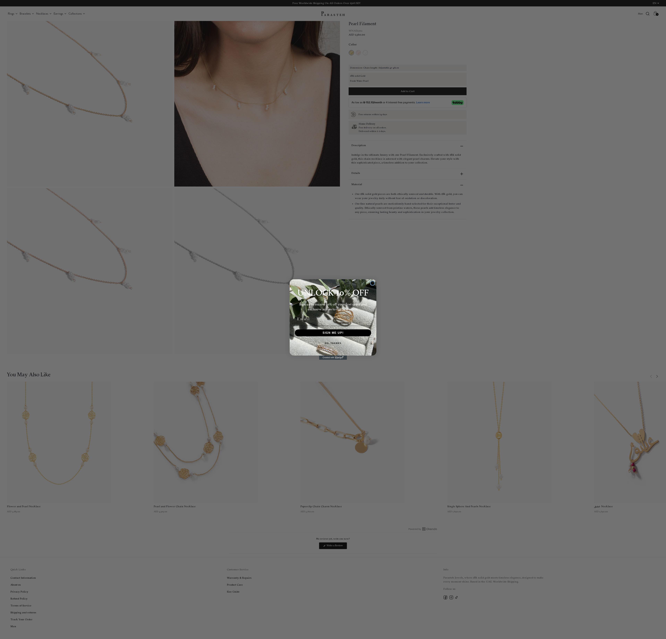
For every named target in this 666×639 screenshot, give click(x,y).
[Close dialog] (372, 283)
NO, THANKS (333, 343)
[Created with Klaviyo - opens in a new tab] (333, 358)
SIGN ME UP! (333, 332)
